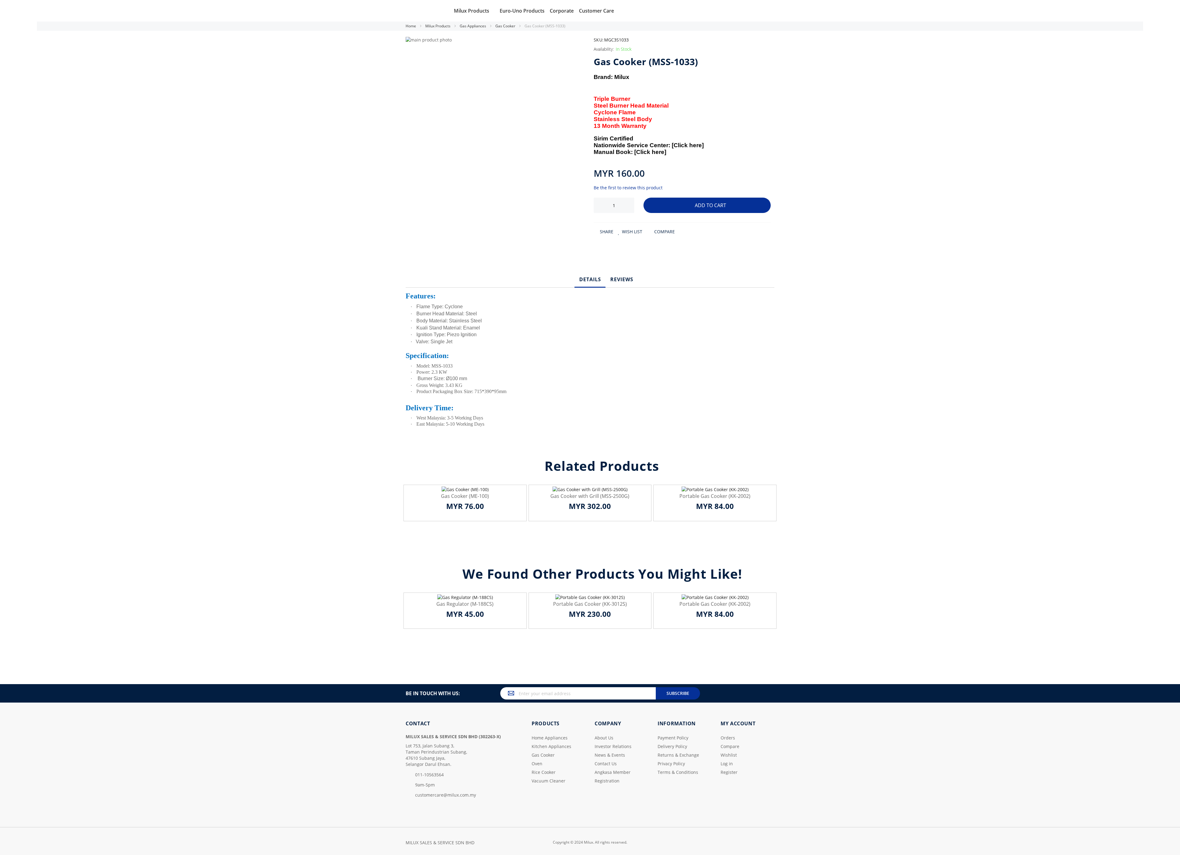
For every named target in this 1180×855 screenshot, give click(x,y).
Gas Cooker (505, 26)
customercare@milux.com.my (445, 795)
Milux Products (438, 26)
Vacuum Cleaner (548, 781)
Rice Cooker (544, 772)
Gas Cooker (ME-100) (465, 496)
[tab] (590, 279)
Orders (728, 738)
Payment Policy (673, 738)
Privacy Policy (671, 763)
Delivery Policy (672, 746)
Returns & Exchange (678, 755)
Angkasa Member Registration (613, 776)
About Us (604, 738)
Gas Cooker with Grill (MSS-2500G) (589, 496)
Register (729, 772)
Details (590, 279)
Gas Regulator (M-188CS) (465, 604)
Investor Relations (613, 746)
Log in (727, 763)
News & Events (610, 755)
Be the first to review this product (628, 188)
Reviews (621, 279)
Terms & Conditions (678, 772)
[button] (630, 232)
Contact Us (606, 763)
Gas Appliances (473, 26)
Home (411, 26)
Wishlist (729, 755)
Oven (537, 763)
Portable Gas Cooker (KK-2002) (714, 496)
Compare (730, 746)
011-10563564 (429, 775)
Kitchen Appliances (551, 746)
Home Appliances (550, 738)
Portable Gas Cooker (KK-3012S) (590, 604)
